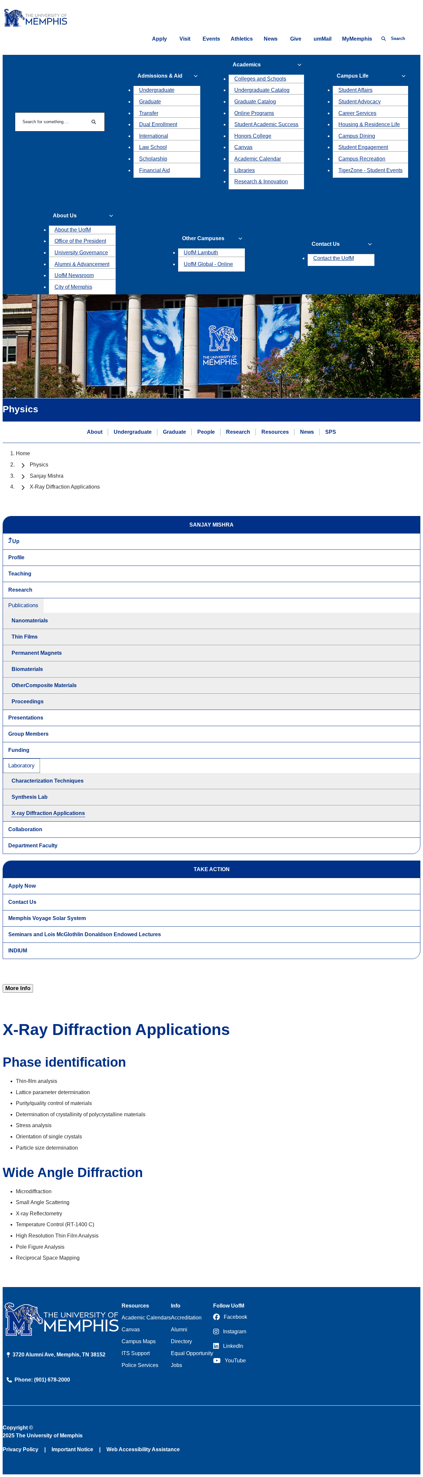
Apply (159, 39)
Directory (181, 1341)
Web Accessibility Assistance (143, 1449)
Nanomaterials (30, 620)
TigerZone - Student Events (370, 170)
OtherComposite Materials (44, 685)
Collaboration (25, 829)
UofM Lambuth (201, 252)
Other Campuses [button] (203, 238)
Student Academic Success (266, 124)
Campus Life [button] (352, 76)
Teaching (19, 573)
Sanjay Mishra (46, 476)
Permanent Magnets (37, 653)
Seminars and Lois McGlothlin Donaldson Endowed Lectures (84, 934)
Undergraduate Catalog (261, 90)
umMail (322, 39)
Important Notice (72, 1449)
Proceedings (28, 701)
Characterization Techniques (48, 781)
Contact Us (22, 902)
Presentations (25, 717)
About (94, 432)
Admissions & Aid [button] (159, 76)
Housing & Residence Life (369, 124)
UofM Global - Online (208, 264)
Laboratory (21, 765)
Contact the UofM (333, 258)
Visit (184, 39)
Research (238, 432)
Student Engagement (363, 147)
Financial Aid (154, 170)
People (206, 432)
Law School (153, 147)
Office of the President (80, 241)
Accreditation (186, 1317)
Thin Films (25, 637)
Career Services (357, 113)
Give (295, 39)
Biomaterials (27, 669)
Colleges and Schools (260, 79)
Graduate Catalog (255, 101)
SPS (330, 432)
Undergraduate (156, 90)
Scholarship (153, 159)
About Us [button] (65, 215)
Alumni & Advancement (82, 264)
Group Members (28, 734)
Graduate (150, 101)
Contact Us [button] (326, 244)
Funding (18, 750)
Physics (39, 464)
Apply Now (22, 886)
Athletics (242, 39)
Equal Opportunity (192, 1353)
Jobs (176, 1365)
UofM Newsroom (74, 275)
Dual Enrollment (158, 124)
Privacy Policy (20, 1449)
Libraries (244, 170)
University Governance (81, 252)
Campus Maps (139, 1341)
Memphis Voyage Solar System (47, 918)
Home (23, 453)
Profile (16, 557)
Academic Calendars (146, 1317)
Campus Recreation (361, 159)
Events (211, 39)
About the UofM (73, 230)
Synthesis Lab (30, 797)
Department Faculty (33, 845)
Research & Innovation (261, 181)
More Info (17, 988)
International (153, 136)
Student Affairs (355, 90)
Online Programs (254, 113)
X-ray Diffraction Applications (48, 813)
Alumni (179, 1329)
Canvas (243, 147)
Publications (23, 605)
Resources (275, 432)
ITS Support (136, 1353)
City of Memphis (73, 287)
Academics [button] (247, 64)
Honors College (252, 136)
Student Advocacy (359, 101)
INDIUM (17, 950)
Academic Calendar (257, 159)
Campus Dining (356, 136)
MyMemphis (357, 39)
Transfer (148, 113)
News (271, 39)
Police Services (140, 1365)
